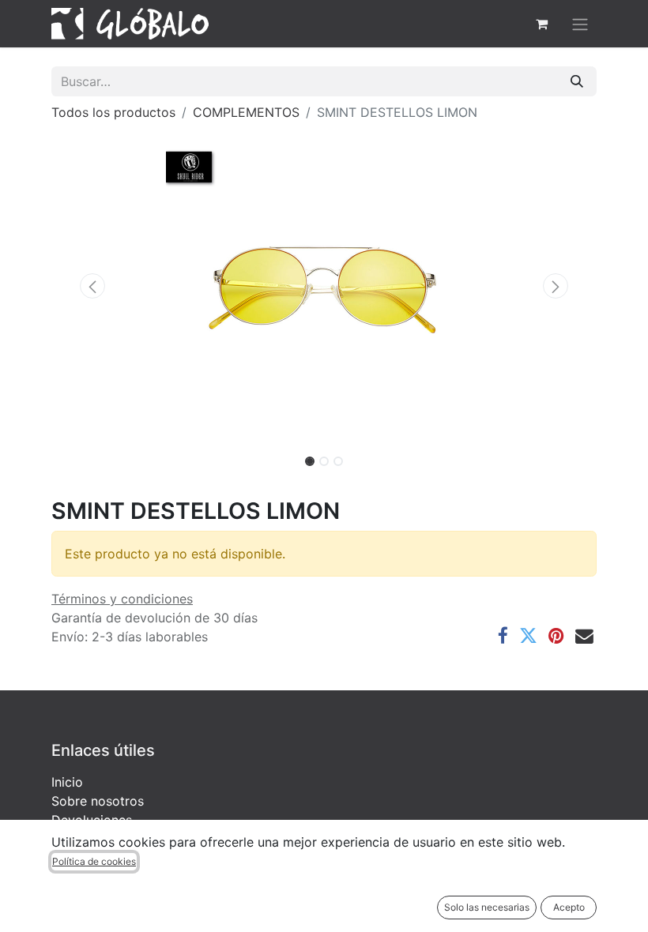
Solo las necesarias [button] (486, 907)
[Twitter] (528, 636)
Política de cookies (94, 861)
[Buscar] (577, 81)
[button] (92, 286)
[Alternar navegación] (580, 23)
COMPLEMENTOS (246, 112)
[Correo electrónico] (584, 636)
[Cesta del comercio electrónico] (541, 23)
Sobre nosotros (97, 801)
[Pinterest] (556, 636)
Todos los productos (113, 112)
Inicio (67, 782)
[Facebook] (503, 636)
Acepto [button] (569, 907)
